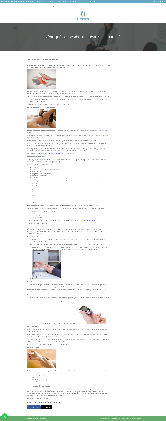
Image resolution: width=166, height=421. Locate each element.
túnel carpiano (98, 231)
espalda (105, 131)
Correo (43, 418)
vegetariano (73, 205)
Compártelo (35, 407)
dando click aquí (90, 220)
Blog (102, 7)
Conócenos (68, 7)
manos (49, 160)
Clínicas (80, 7)
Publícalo (47, 407)
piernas (29, 93)
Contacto (113, 7)
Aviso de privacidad (32, 418)
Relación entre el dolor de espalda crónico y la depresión (56, 154)
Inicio (56, 7)
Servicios (91, 7)
